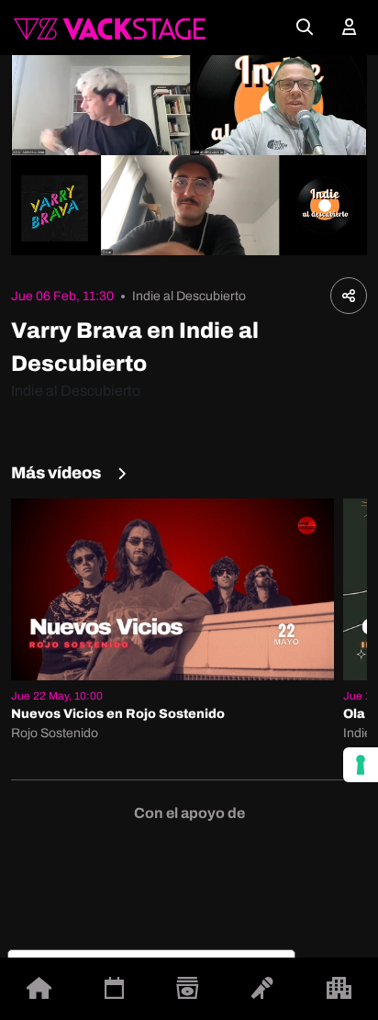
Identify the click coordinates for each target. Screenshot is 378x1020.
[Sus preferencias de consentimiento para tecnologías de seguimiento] (360, 764)
